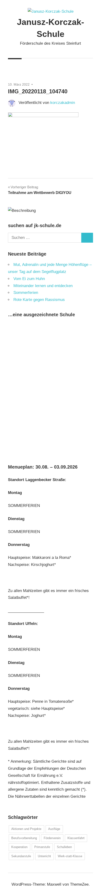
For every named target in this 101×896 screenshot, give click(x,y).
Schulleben (64, 847)
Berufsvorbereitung (24, 838)
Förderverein (52, 838)
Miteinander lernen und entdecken (43, 286)
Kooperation (19, 847)
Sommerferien (25, 292)
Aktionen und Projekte (26, 829)
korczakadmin (62, 102)
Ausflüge (54, 829)
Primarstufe (42, 847)
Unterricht (44, 856)
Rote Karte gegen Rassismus (39, 299)
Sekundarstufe (21, 856)
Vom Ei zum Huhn (29, 278)
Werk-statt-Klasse (70, 856)
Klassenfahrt (76, 838)
